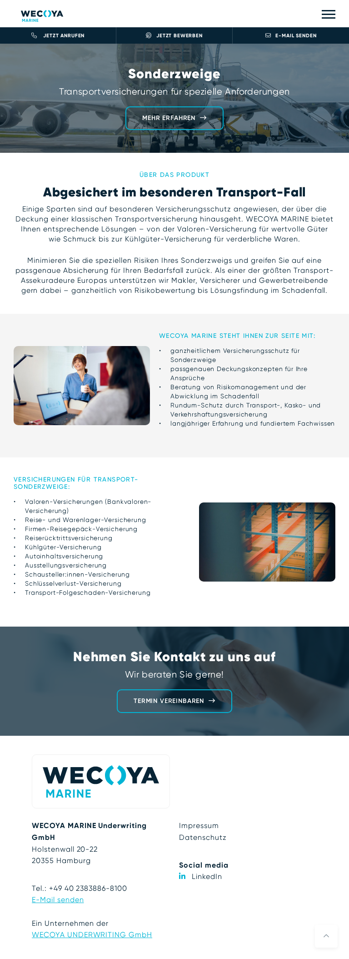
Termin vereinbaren (169, 701)
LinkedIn (207, 876)
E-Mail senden (295, 36)
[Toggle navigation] (328, 14)
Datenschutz (203, 837)
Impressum (199, 825)
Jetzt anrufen (63, 36)
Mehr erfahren (168, 118)
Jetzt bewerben (179, 36)
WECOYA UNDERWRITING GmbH (92, 934)
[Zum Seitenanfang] (326, 936)
